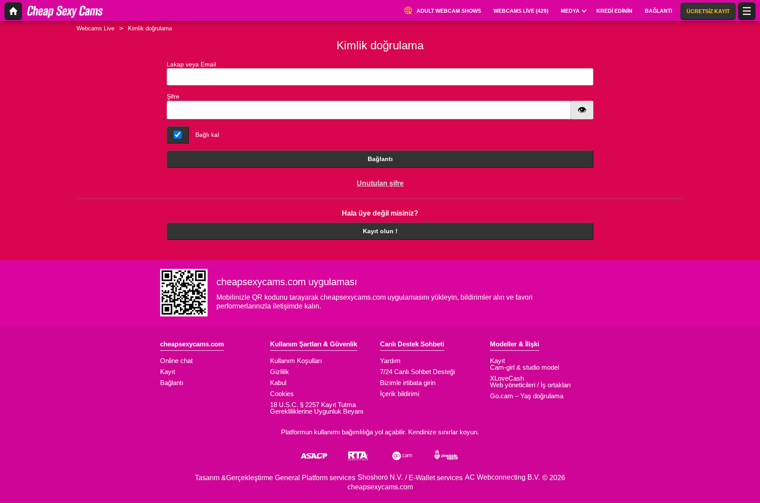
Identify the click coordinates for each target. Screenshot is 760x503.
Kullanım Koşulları (296, 360)
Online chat (176, 360)
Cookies (282, 393)
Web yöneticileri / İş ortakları (530, 385)
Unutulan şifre (380, 183)
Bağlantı (380, 158)
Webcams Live (95, 28)
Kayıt (167, 371)
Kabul (278, 382)
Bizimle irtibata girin (407, 382)
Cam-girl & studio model (524, 367)
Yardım (390, 360)
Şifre (173, 96)
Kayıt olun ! (380, 231)
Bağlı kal (207, 134)
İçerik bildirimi (399, 393)
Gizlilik (279, 371)
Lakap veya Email (191, 64)
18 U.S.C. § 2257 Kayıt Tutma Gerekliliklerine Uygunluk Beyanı (316, 408)
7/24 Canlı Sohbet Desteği (417, 371)
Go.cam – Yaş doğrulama (526, 396)
